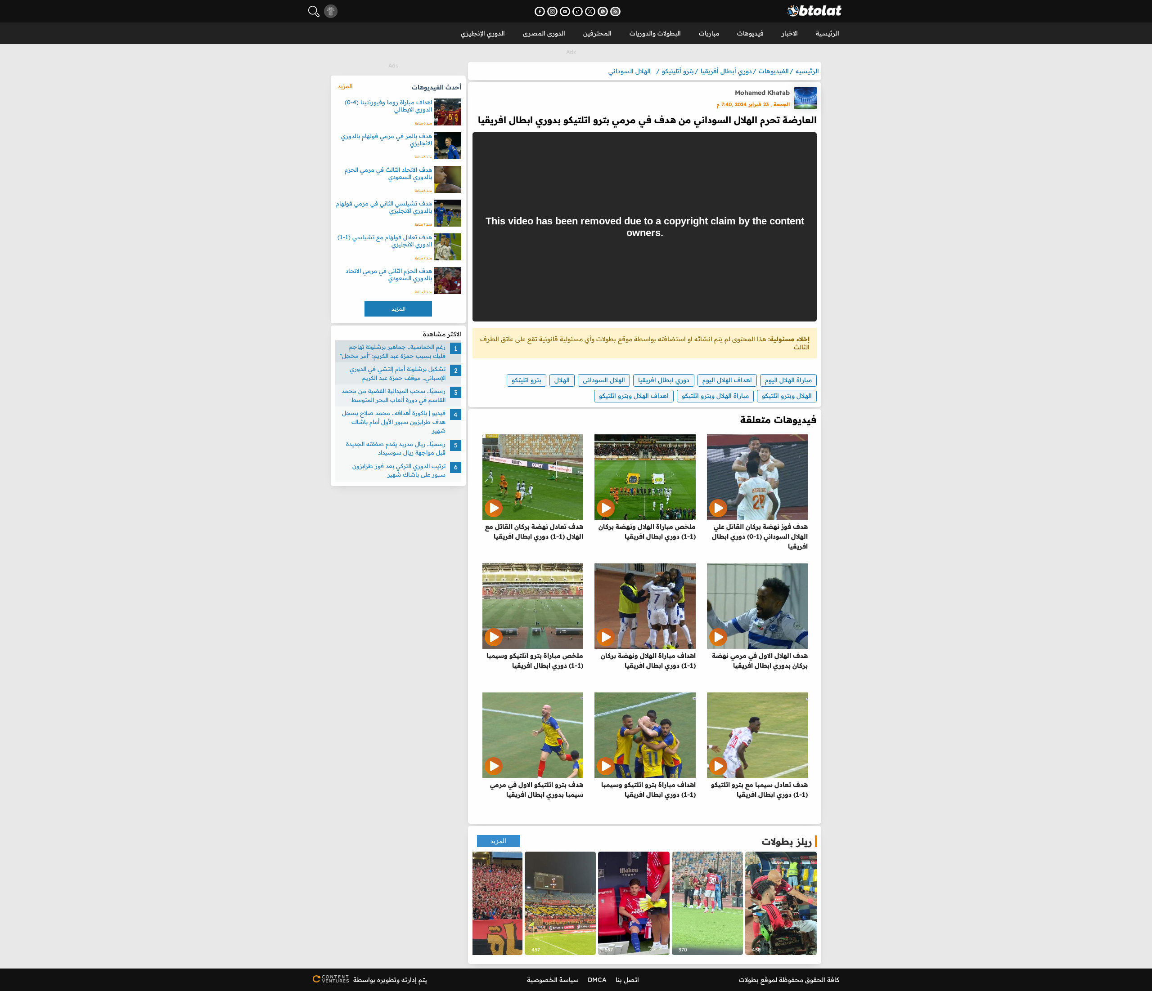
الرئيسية (827, 33)
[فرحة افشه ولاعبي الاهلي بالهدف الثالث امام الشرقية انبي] (707, 903)
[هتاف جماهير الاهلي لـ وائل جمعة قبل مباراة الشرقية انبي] (486, 903)
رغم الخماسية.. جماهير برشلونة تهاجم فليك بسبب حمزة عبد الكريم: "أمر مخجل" (393, 351)
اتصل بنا (627, 980)
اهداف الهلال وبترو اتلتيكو (634, 396)
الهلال (562, 380)
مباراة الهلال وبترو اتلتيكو (715, 396)
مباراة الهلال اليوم (788, 380)
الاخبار (790, 33)
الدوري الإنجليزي (483, 33)
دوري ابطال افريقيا (663, 380)
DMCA (597, 980)
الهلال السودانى (604, 380)
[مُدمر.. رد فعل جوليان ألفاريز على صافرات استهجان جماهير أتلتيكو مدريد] (634, 903)
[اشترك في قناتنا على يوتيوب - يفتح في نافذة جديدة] (565, 11)
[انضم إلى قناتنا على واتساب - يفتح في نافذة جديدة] (603, 11)
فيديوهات (750, 33)
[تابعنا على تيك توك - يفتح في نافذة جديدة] (577, 11)
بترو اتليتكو (526, 380)
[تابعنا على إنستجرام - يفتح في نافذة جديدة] (552, 11)
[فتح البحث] (314, 11)
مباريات (709, 33)
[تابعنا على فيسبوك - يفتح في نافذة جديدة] (540, 11)
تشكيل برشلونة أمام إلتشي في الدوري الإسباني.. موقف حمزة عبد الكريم (398, 373)
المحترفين (597, 33)
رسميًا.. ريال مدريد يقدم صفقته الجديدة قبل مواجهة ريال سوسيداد (396, 448)
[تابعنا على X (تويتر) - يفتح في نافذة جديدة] (590, 11)
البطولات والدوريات (655, 33)
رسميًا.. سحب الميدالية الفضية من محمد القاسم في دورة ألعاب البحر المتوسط (394, 395)
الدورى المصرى (544, 33)
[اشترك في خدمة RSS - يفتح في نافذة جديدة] (615, 11)
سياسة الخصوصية (553, 980)
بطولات (749, 980)
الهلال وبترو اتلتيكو (787, 396)
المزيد (498, 841)
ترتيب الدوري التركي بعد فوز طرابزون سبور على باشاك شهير (399, 470)
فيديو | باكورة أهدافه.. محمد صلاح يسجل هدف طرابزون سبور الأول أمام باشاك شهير (394, 421)
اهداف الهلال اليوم (727, 380)
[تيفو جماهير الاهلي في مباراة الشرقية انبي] (560, 903)
